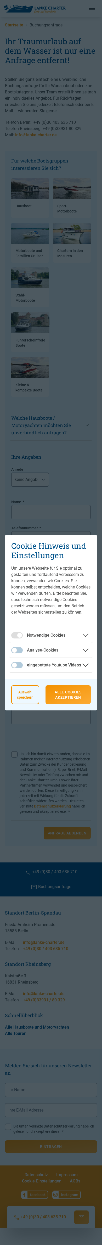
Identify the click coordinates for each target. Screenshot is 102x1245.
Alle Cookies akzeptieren (68, 694)
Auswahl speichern (25, 694)
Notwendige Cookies (46, 635)
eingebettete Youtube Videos (54, 665)
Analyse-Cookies (42, 650)
